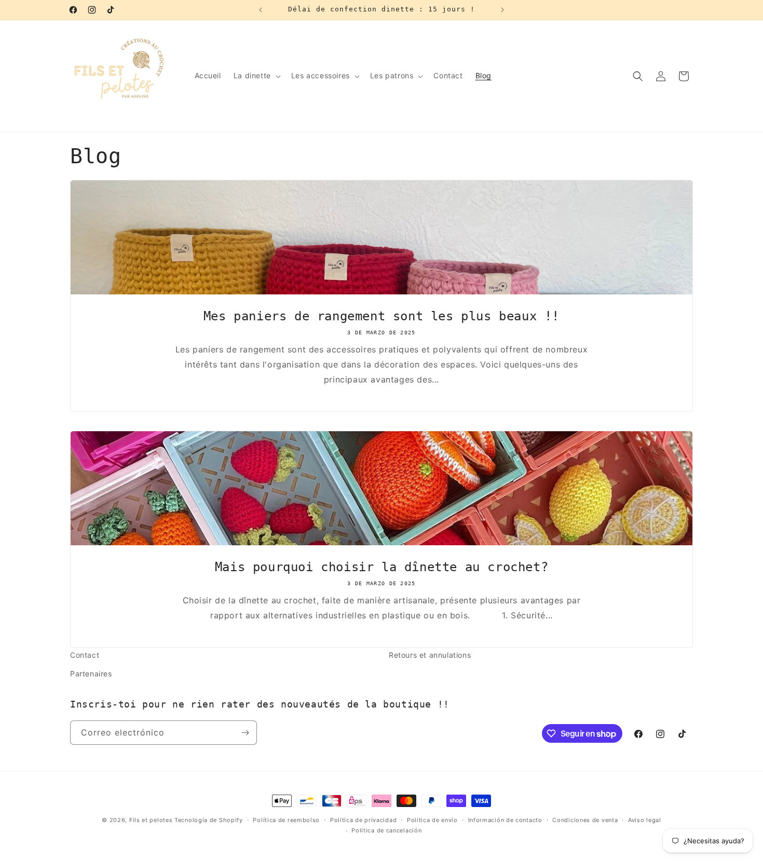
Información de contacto (505, 820)
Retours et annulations (430, 654)
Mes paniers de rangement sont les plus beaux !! (381, 316)
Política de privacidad (363, 820)
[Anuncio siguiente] (502, 10)
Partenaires (91, 673)
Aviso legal (644, 820)
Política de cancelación (386, 830)
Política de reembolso (286, 820)
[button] (256, 76)
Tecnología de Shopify (208, 820)
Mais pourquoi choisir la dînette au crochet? (381, 567)
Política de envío (432, 820)
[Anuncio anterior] (260, 10)
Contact (84, 654)
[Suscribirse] (245, 732)
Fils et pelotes (151, 820)
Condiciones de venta (585, 820)
